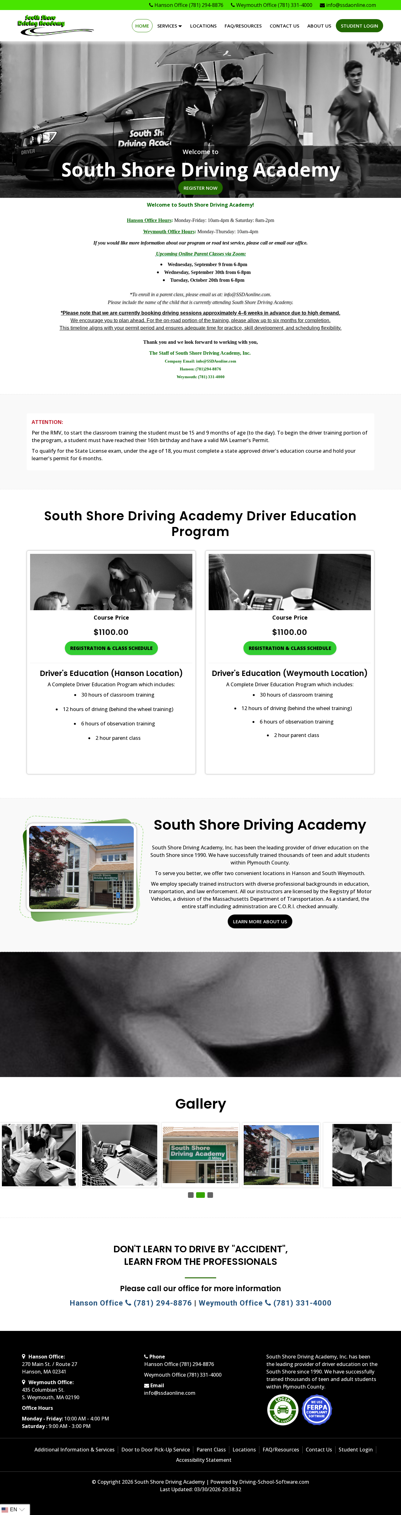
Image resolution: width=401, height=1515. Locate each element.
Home (142, 26)
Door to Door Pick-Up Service (155, 1449)
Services (167, 26)
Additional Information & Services (74, 1449)
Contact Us (284, 26)
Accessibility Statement (204, 1459)
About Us (319, 26)
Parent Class (211, 1449)
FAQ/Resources (243, 26)
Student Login (359, 26)
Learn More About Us (260, 921)
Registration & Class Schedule (111, 648)
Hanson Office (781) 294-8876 (131, 1303)
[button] (191, 1195)
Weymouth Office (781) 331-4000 (265, 1303)
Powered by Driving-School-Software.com (259, 1481)
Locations (203, 26)
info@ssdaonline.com (169, 1392)
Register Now (200, 188)
